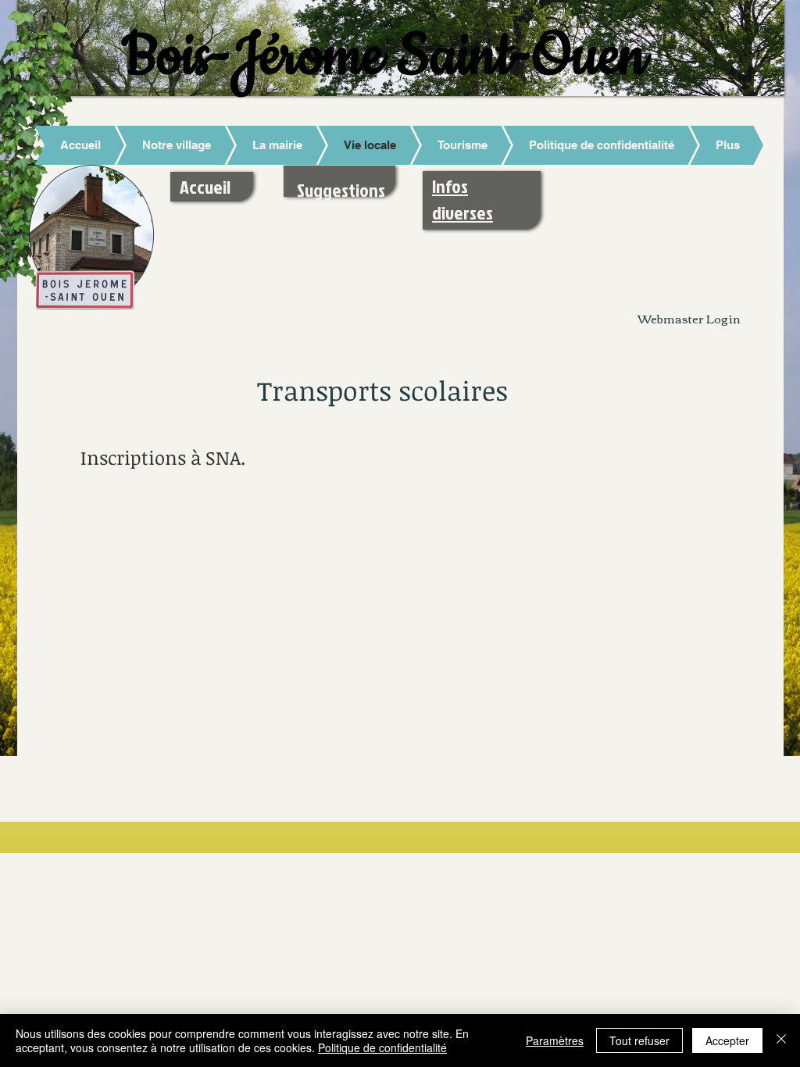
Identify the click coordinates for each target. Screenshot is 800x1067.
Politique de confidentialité (382, 1047)
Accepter (727, 1040)
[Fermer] (781, 1040)
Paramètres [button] (555, 1040)
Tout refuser (639, 1040)
